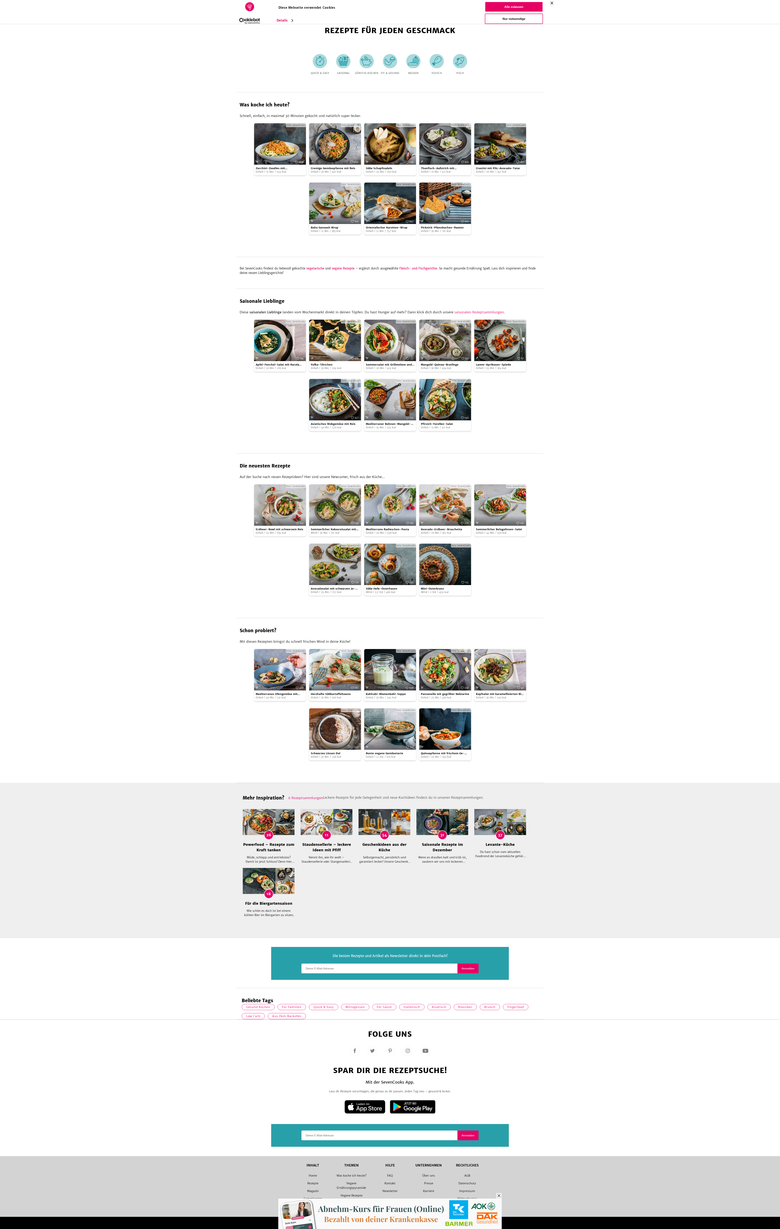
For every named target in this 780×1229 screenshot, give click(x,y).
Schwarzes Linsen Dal (325, 753)
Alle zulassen (513, 7)
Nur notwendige (514, 19)
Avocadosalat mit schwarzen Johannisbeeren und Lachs (333, 589)
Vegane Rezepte (351, 1195)
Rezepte (312, 1183)
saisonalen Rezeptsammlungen (479, 312)
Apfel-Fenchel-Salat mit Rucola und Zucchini (277, 365)
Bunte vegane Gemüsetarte (384, 753)
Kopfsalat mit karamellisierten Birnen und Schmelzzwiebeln (500, 694)
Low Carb (253, 1016)
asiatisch (439, 1007)
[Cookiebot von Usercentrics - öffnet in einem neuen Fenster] (249, 21)
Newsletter (390, 1191)
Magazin (313, 1191)
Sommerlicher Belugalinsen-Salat (499, 529)
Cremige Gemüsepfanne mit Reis (333, 168)
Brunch (489, 1007)
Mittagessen (355, 1007)
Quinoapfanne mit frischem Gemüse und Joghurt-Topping (443, 753)
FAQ (390, 1175)
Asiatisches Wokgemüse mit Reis (333, 424)
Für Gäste (384, 1007)
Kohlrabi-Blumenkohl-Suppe (386, 694)
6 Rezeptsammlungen (305, 798)
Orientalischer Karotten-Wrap (386, 227)
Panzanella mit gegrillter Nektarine (445, 694)
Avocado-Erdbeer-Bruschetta (441, 529)
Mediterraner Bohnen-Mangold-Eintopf (388, 424)
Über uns (428, 1175)
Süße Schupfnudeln (379, 168)
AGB (467, 1175)
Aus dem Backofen (286, 1016)
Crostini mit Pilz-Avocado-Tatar (498, 168)
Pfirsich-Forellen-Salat (437, 424)
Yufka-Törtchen (322, 364)
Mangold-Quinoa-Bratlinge (439, 364)
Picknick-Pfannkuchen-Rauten (442, 227)
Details (282, 20)
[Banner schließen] (551, 3)
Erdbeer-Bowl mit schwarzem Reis (279, 529)
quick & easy (323, 1007)
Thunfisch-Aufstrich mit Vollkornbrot (437, 168)
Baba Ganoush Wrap (324, 227)
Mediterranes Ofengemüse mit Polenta (277, 694)
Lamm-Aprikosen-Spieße (493, 364)
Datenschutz (467, 1183)
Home (313, 1175)
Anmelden (468, 968)
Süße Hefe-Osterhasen (381, 588)
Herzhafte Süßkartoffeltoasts (331, 694)
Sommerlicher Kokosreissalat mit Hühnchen (333, 529)
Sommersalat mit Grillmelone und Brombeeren (389, 365)
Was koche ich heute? (351, 1175)
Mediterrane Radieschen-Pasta (387, 529)
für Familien (291, 1007)
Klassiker (465, 1007)
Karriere (428, 1191)
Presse (428, 1183)
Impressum (467, 1191)
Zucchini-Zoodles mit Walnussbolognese (270, 168)
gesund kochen (258, 1007)
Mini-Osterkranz (432, 588)
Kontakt (390, 1183)
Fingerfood (515, 1007)
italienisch (412, 1007)
